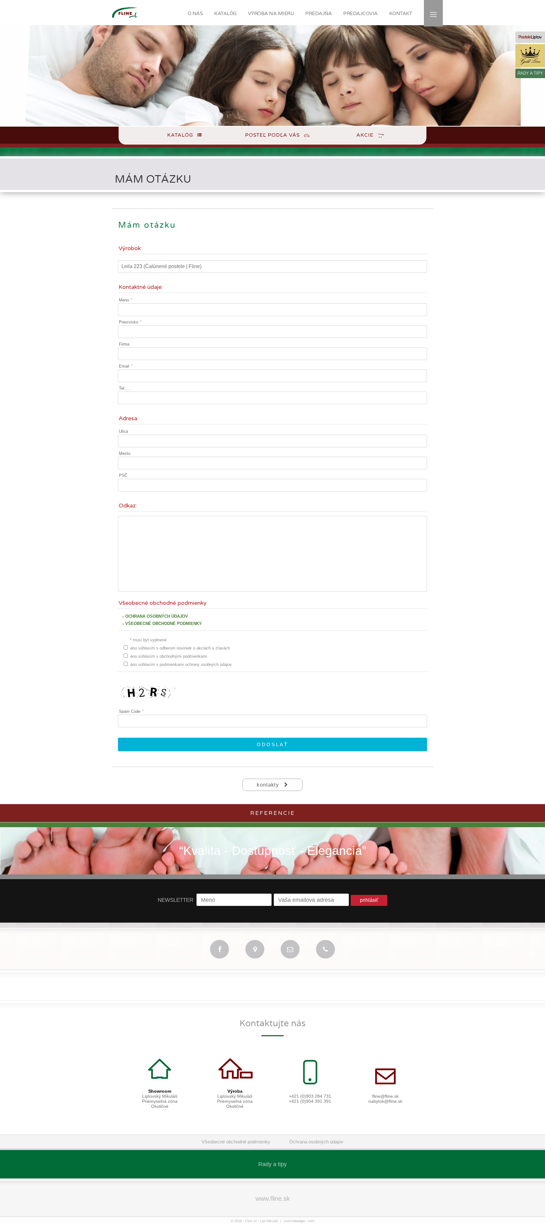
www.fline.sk (272, 1198)
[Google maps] (254, 949)
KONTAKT (400, 13)
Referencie (272, 813)
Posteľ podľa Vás (272, 135)
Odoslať (272, 744)
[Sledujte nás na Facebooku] (219, 949)
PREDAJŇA (318, 13)
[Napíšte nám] (290, 949)
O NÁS (195, 13)
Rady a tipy (272, 1164)
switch (294, 1221)
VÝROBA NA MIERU (271, 13)
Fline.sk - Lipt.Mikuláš (261, 1221)
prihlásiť (369, 900)
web (311, 1221)
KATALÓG (225, 13)
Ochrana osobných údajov (316, 1141)
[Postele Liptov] (530, 37)
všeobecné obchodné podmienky (162, 623)
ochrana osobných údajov (155, 616)
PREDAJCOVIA (360, 13)
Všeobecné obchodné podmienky (236, 1141)
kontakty (268, 784)
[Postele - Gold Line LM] (530, 55)
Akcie (364, 135)
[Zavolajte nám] (325, 949)
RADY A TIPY (530, 73)
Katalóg (180, 135)
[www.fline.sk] (125, 21)
